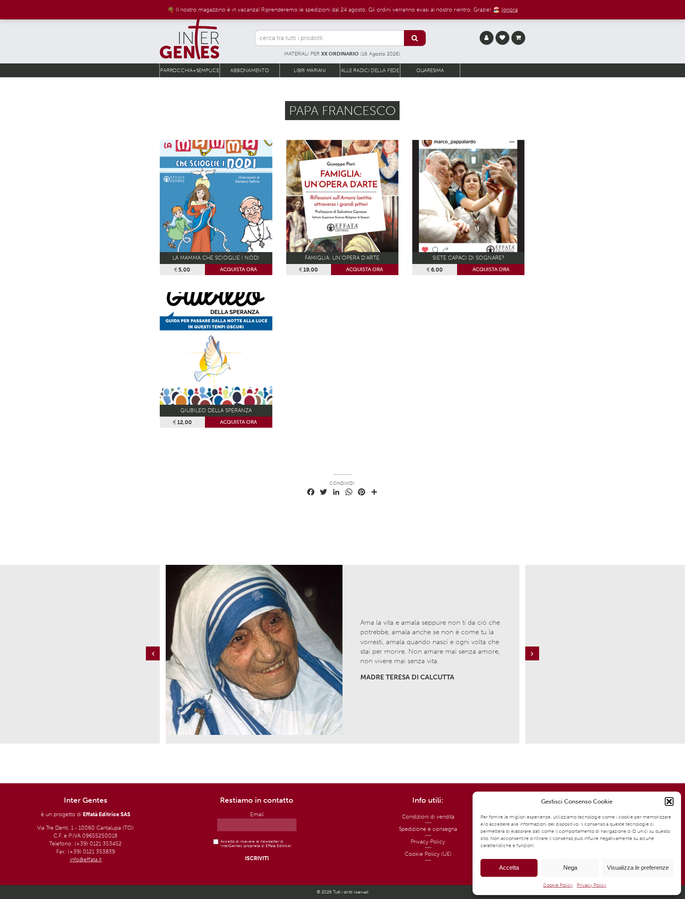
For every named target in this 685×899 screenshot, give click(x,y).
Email (257, 814)
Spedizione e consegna (428, 829)
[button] (669, 801)
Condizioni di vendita (428, 816)
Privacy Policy (592, 885)
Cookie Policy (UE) (428, 854)
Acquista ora (238, 269)
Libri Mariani (310, 70)
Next (533, 661)
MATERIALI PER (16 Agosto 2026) (342, 54)
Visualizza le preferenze (638, 867)
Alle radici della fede (370, 70)
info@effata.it (85, 859)
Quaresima (430, 70)
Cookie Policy (558, 885)
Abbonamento (249, 70)
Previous (154, 661)
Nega (570, 867)
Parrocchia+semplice (189, 70)
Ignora (509, 9)
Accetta (509, 867)
